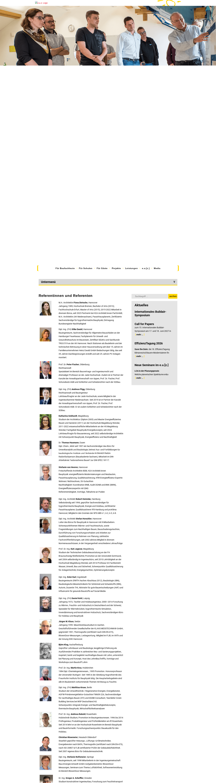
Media (157, 268)
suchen (173, 296)
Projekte (116, 268)
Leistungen (131, 268)
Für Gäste (102, 268)
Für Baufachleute (65, 268)
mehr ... (139, 334)
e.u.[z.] (146, 268)
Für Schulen (85, 268)
